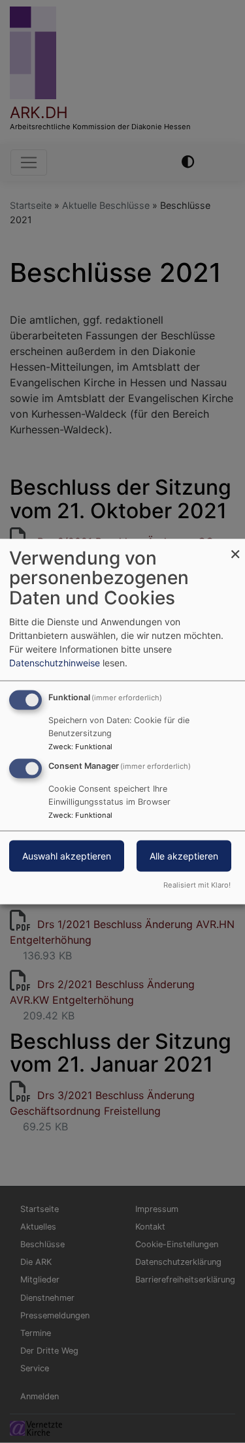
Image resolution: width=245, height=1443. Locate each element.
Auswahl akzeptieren (66, 855)
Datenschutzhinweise (54, 662)
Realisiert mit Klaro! (197, 885)
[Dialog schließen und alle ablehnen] (235, 546)
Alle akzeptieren (184, 855)
